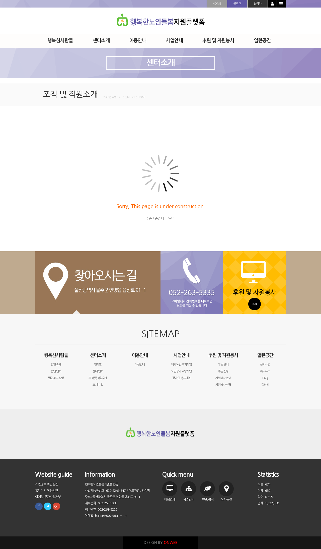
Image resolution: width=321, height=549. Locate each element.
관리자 (257, 3)
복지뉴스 (265, 371)
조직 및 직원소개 (98, 378)
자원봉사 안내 (223, 378)
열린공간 (265, 355)
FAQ (265, 378)
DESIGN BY (161, 542)
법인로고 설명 (56, 378)
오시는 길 (98, 384)
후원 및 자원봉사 (223, 355)
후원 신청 (223, 371)
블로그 (237, 3)
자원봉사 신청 (223, 384)
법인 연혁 (56, 371)
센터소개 (98, 355)
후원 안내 (223, 364)
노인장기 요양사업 (181, 371)
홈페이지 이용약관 (46, 490)
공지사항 (265, 364)
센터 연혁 (98, 371)
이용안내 (140, 355)
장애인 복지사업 (181, 378)
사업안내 (181, 355)
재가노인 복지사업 (181, 364)
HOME (217, 3)
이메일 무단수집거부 (48, 497)
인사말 (98, 364)
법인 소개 (56, 364)
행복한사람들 (56, 355)
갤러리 (265, 384)
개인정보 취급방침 (46, 484)
